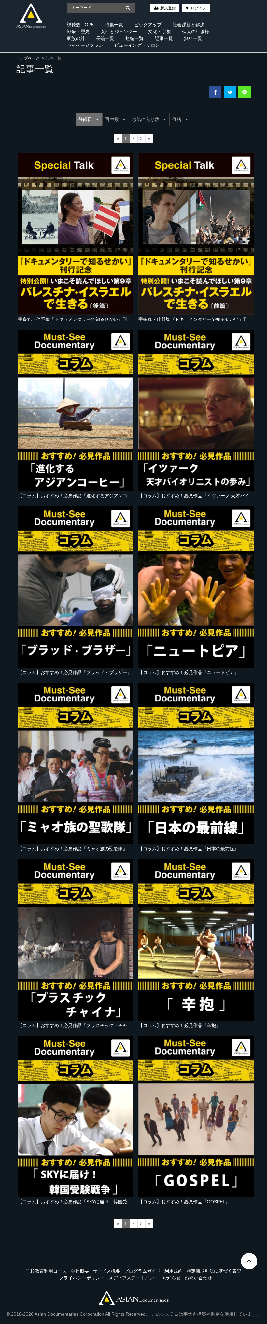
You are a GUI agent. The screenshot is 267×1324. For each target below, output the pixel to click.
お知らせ (171, 1277)
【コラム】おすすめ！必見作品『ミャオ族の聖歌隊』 (72, 848)
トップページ (28, 58)
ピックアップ (148, 24)
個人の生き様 (195, 31)
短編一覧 (134, 38)
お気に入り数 (145, 119)
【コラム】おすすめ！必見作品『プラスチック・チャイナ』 (79, 1025)
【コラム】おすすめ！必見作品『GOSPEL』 (184, 1201)
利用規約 (173, 1271)
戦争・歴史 (78, 31)
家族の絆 (76, 38)
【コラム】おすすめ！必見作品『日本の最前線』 (188, 848)
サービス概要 (106, 1271)
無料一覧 (193, 38)
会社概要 (80, 1271)
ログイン (198, 8)
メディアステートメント (133, 1277)
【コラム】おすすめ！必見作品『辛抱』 (179, 1025)
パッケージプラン (85, 45)
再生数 (112, 119)
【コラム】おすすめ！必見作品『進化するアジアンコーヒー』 (82, 495)
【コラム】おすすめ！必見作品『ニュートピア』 (188, 672)
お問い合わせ (198, 1277)
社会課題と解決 (188, 24)
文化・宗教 (159, 31)
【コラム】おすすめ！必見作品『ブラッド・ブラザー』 (75, 672)
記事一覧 (164, 38)
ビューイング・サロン (137, 45)
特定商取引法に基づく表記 (214, 1271)
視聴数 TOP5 (80, 24)
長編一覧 (105, 38)
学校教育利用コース (46, 1271)
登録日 (85, 119)
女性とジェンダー (119, 31)
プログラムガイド (142, 1271)
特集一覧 (114, 24)
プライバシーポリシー (82, 1277)
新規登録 (168, 8)
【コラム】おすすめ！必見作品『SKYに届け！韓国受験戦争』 (81, 1201)
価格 (176, 119)
